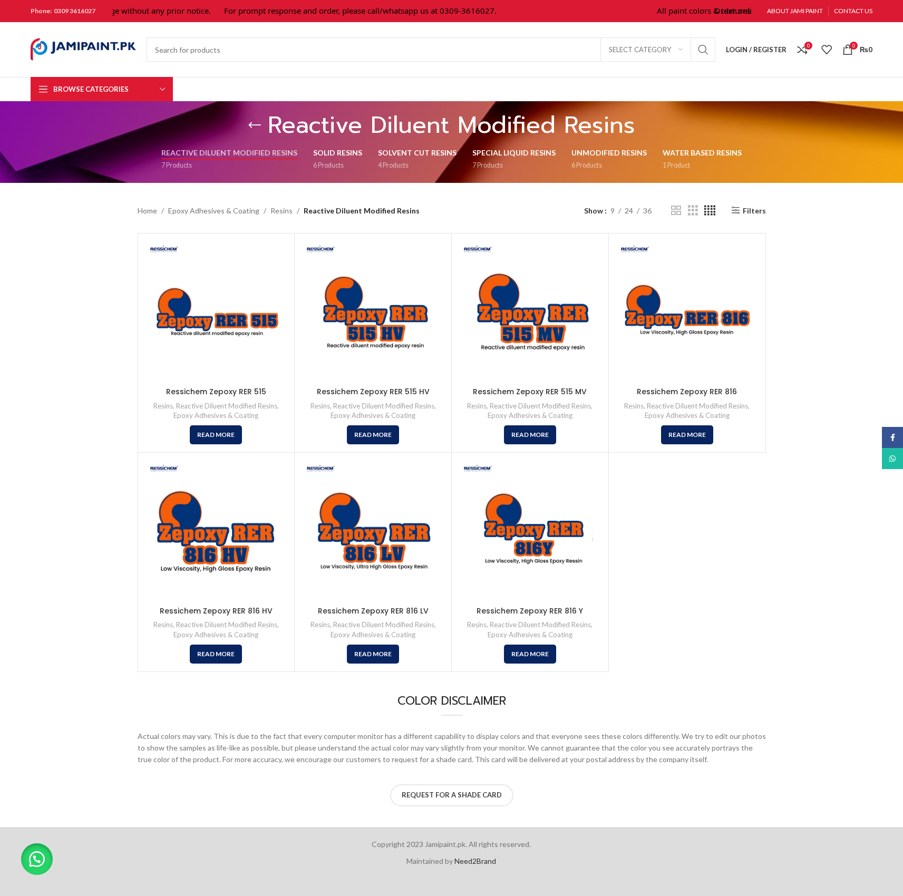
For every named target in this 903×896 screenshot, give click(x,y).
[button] (37, 859)
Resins (281, 210)
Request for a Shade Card (452, 795)
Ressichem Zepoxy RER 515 (216, 391)
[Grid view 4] (709, 210)
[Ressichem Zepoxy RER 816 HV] (216, 531)
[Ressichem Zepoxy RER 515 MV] (530, 311)
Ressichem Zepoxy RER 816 (687, 391)
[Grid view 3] (693, 210)
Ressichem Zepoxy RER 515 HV (373, 391)
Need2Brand (475, 860)
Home (147, 210)
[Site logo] (83, 48)
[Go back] (254, 125)
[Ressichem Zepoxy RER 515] (216, 311)
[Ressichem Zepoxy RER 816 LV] (373, 531)
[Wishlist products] (826, 49)
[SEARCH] (703, 49)
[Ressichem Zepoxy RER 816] (687, 311)
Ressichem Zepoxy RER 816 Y (530, 611)
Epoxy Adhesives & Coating (213, 210)
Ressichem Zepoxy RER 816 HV (216, 611)
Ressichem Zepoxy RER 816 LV (373, 611)
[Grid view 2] (676, 210)
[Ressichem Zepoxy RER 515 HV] (373, 311)
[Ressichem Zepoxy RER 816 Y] (530, 531)
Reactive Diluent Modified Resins (226, 406)
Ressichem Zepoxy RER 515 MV (530, 391)
